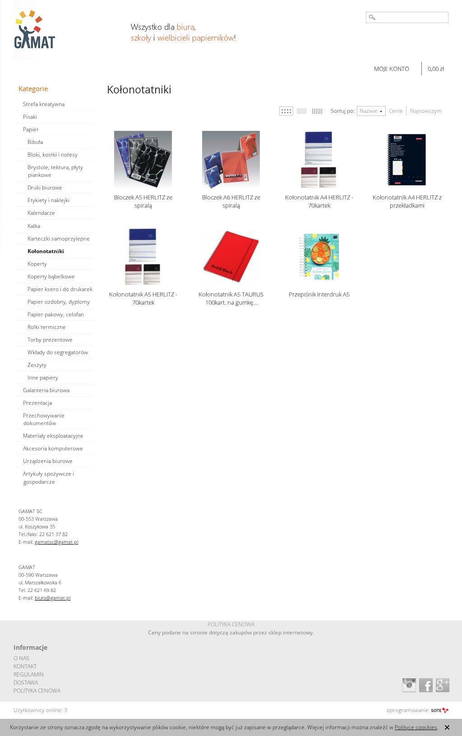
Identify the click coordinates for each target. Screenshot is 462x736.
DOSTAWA (26, 682)
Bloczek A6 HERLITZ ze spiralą (231, 201)
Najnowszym (426, 111)
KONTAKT (25, 666)
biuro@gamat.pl (52, 597)
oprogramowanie (408, 710)
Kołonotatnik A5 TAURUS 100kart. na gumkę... (231, 298)
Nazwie (369, 111)
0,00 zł (436, 69)
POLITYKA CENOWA (37, 690)
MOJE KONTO (391, 69)
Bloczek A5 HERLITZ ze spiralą (143, 201)
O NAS (21, 658)
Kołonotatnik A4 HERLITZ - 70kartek (319, 201)
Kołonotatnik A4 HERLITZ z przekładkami (407, 201)
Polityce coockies (416, 727)
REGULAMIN (29, 674)
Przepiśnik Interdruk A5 (319, 294)
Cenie (396, 111)
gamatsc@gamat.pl (56, 541)
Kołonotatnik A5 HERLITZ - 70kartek (143, 298)
